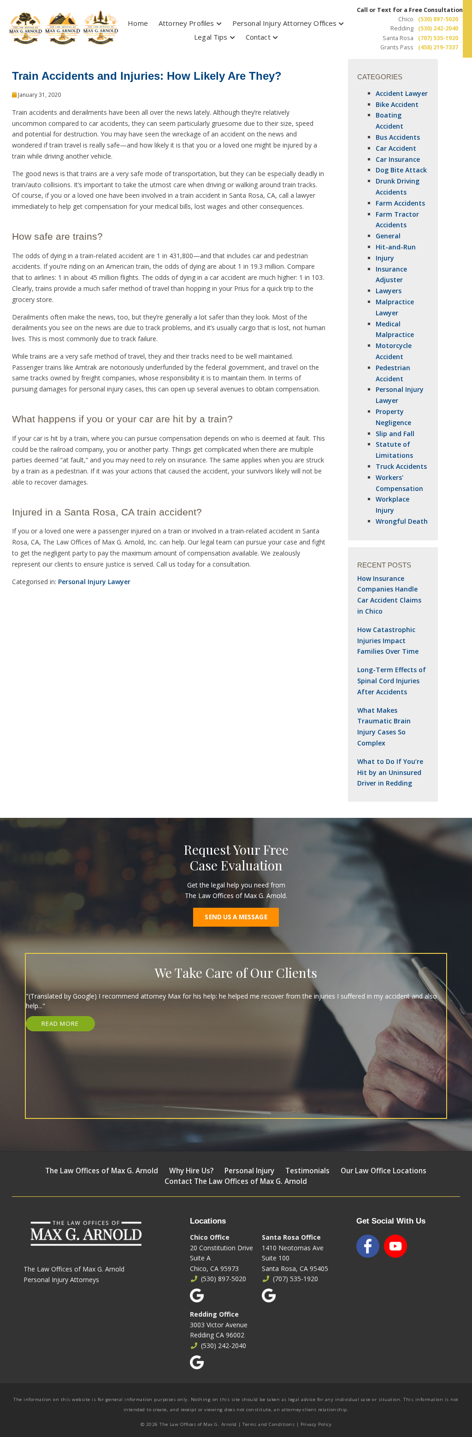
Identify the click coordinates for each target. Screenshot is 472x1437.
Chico (405, 19)
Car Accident (396, 148)
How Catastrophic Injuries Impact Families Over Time (388, 640)
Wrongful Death (402, 521)
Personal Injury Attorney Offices (284, 23)
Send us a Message (236, 917)
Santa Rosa (398, 38)
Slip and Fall (395, 433)
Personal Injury (249, 1171)
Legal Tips (211, 36)
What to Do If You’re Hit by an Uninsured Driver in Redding (390, 772)
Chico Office (210, 1237)
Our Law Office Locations (383, 1171)
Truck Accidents (401, 466)
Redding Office (214, 1314)
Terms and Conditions (268, 1424)
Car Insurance (398, 159)
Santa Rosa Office (291, 1237)
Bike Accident (397, 104)
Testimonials (307, 1171)
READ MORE (60, 1023)
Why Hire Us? (191, 1171)
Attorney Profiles (186, 23)
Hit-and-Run (396, 246)
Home (138, 23)
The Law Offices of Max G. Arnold (101, 1171)
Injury (385, 258)
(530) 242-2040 (438, 28)
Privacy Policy (316, 1424)
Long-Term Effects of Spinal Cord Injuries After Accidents (391, 680)
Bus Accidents (398, 137)
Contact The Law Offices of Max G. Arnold (236, 1181)
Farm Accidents (400, 203)
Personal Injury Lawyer (94, 581)
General (388, 235)
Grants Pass (396, 47)
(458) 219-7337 (438, 47)
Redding (401, 28)
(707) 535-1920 (438, 38)
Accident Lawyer (402, 93)
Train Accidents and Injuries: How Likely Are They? (147, 76)
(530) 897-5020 (438, 19)
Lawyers (388, 290)
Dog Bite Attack (401, 170)
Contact (258, 36)
